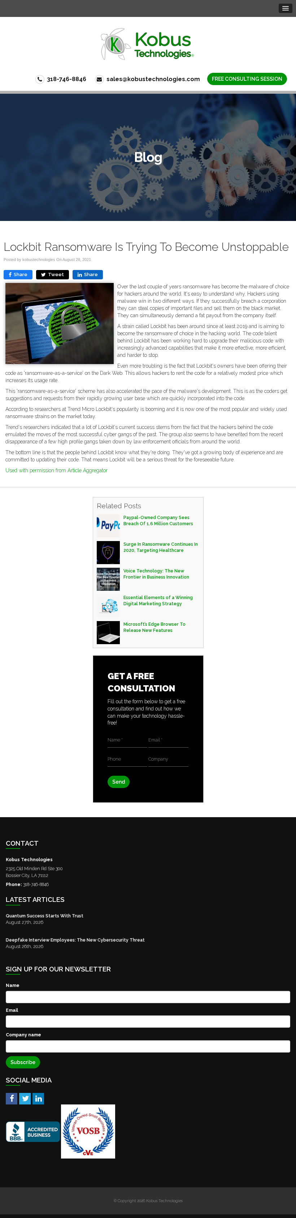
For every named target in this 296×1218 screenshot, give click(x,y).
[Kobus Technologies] (148, 44)
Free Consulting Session (247, 79)
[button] (285, 8)
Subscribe (22, 1062)
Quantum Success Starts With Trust (44, 915)
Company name (23, 1034)
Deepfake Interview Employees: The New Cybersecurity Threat (75, 940)
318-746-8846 (65, 79)
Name (12, 985)
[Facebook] (11, 1098)
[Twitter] (25, 1098)
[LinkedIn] (38, 1098)
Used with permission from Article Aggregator (56, 470)
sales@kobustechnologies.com (152, 79)
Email (12, 1010)
